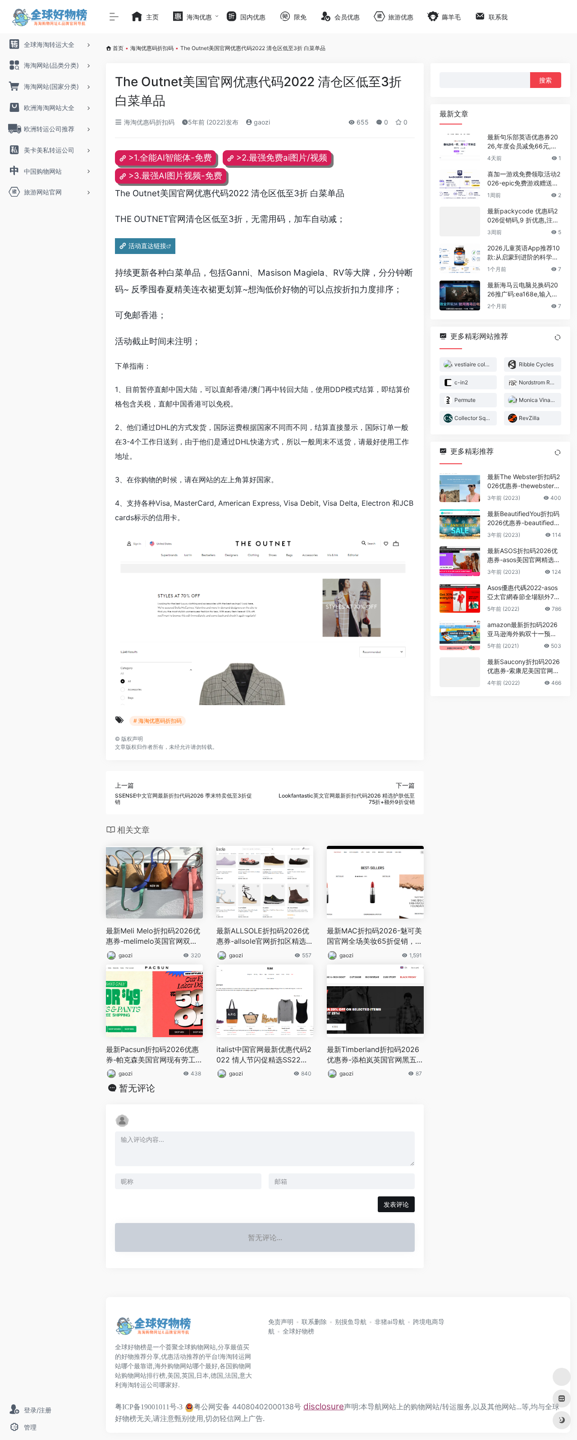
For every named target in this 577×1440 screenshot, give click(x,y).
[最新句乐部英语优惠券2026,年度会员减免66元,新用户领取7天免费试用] (460, 147)
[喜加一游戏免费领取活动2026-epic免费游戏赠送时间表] (460, 184)
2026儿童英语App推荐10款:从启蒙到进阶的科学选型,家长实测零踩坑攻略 (523, 253)
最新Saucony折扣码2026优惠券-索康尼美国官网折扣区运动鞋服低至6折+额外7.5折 (523, 666)
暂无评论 (137, 1088)
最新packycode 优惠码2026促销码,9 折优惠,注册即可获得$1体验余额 (523, 216)
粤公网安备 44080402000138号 (247, 1406)
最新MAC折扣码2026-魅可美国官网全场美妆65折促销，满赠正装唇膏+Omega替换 (374, 936)
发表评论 (396, 1204)
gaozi (261, 122)
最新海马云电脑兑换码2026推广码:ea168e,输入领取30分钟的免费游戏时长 (523, 290)
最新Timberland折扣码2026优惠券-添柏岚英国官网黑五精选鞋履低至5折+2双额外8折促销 (375, 1055)
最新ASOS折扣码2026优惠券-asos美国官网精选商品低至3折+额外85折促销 (523, 555)
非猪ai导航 (390, 1321)
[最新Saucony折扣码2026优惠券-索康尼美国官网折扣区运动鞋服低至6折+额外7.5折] (460, 672)
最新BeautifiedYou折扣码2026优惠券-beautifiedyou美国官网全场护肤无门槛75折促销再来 (524, 518)
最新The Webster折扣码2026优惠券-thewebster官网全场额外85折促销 (523, 481)
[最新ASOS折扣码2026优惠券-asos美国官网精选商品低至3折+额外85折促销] (460, 561)
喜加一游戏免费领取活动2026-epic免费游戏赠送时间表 (523, 179)
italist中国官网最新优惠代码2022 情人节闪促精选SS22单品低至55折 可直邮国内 (263, 1055)
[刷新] (557, 337)
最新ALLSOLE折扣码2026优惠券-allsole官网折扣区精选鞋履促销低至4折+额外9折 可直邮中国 (264, 936)
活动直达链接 (147, 245)
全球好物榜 (298, 1331)
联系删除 (314, 1321)
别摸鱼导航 (350, 1321)
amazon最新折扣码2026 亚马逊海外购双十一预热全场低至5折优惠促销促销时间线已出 (524, 629)
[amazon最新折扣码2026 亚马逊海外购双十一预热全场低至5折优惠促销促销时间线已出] (460, 635)
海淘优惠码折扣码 (152, 48)
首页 (118, 48)
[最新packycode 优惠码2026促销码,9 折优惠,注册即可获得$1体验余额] (460, 221)
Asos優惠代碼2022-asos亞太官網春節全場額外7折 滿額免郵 (523, 592)
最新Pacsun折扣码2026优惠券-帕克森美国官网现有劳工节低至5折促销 (154, 1055)
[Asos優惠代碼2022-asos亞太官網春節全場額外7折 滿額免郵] (460, 598)
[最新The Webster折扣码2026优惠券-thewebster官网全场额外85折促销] (460, 487)
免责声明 (280, 1321)
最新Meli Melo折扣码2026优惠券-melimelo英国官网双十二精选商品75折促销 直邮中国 (153, 936)
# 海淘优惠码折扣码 (157, 720)
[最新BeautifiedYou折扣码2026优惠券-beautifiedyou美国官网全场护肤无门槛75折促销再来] (460, 524)
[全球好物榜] (153, 1329)
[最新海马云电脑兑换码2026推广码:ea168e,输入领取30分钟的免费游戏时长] (460, 295)
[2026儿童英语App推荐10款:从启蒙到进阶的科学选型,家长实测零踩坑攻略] (460, 258)
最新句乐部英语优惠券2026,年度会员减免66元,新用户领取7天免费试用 (522, 142)
